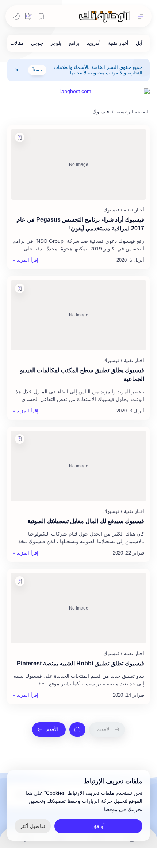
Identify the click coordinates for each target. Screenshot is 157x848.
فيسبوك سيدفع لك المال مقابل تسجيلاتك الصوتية (85, 521)
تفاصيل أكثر (32, 826)
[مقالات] (17, 43)
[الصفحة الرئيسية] (77, 729)
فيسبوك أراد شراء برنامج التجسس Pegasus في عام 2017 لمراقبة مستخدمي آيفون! (80, 224)
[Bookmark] (41, 16)
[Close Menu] (17, 70)
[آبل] (139, 43)
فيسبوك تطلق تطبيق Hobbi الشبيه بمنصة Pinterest (80, 663)
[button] (28, 16)
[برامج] (74, 43)
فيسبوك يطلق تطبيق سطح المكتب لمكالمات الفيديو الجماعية (82, 374)
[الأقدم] (49, 729)
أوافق (98, 826)
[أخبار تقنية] (118, 43)
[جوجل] (37, 43)
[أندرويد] (94, 43)
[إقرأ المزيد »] (25, 260)
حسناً (37, 70)
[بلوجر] (55, 43)
